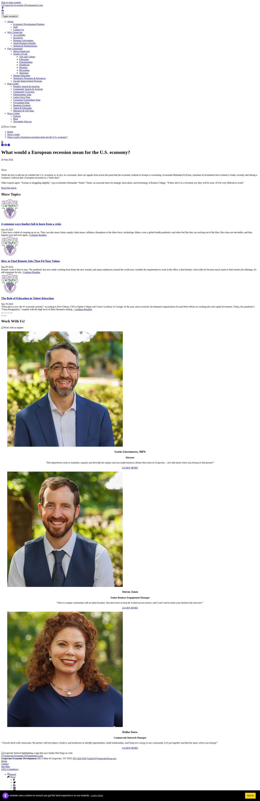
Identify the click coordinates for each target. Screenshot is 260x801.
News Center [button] (13, 113)
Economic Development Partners (29, 24)
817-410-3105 (80, 758)
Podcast (17, 116)
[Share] (5, 312)
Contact (5, 764)
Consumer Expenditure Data (26, 100)
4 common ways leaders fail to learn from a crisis (31, 224)
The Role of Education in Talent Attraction (27, 298)
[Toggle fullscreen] (8, 312)
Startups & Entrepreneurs (25, 46)
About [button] (10, 21)
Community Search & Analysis (28, 89)
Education (24, 59)
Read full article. (9, 188)
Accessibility (19, 35)
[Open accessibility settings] (5, 796)
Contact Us (18, 29)
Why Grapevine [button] (14, 32)
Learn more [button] (97, 795)
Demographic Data (22, 94)
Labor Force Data (21, 97)
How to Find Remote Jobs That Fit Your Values (30, 261)
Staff (15, 27)
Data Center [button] (13, 83)
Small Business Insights (24, 43)
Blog (15, 119)
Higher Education (21, 75)
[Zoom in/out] (11, 312)
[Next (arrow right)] (5, 315)
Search (13, 774)
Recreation (24, 70)
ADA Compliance (10, 769)
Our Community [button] (15, 48)
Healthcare (24, 65)
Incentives (18, 37)
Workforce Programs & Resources (29, 78)
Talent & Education (22, 108)
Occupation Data (21, 102)
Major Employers (21, 51)
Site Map (5, 766)
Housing (23, 67)
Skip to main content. (11, 2)
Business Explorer (22, 105)
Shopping (23, 73)
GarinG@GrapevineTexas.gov (101, 758)
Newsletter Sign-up (22, 121)
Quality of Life (20, 54)
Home (4, 761)
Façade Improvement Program (27, 81)
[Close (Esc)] (2, 312)
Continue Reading (38, 235)
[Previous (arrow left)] (2, 315)
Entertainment (25, 62)
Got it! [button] (250, 795)
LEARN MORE (130, 467)
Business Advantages (23, 40)
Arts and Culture (27, 56)
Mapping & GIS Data (23, 110)
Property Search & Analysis (26, 86)
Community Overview (24, 92)
